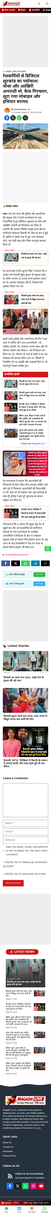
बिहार (23, 10)
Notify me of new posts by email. (25, 874)
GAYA (14, 72)
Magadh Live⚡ (39, 443)
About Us (7, 1142)
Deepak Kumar (20, 109)
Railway (22, 72)
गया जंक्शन (8, 555)
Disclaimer (8, 1151)
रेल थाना (25, 555)
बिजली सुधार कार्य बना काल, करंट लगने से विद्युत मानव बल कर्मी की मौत (32, 299)
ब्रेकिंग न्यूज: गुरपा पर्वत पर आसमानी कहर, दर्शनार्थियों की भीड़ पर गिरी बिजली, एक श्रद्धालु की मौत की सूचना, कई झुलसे (18, 1052)
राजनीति (36, 10)
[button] (39, 4)
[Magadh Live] (11, 4)
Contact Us (8, 1147)
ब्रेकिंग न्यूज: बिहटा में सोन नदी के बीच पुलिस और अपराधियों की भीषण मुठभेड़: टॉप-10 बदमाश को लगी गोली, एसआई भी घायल (19, 1021)
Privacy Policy (9, 1156)
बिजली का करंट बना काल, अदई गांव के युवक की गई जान (24, 679)
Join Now (39, 574)
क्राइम (48, 10)
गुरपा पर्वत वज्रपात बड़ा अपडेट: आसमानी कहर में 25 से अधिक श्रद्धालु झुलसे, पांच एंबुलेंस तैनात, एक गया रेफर (18, 1036)
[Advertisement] (25, 41)
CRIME (8, 72)
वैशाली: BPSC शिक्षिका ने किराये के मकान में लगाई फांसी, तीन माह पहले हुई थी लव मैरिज (33, 513)
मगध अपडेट (9, 10)
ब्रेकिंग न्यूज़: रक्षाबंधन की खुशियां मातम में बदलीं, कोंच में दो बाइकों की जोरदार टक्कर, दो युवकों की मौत (18, 1067)
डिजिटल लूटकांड (18, 555)
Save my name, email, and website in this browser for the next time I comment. (27, 850)
